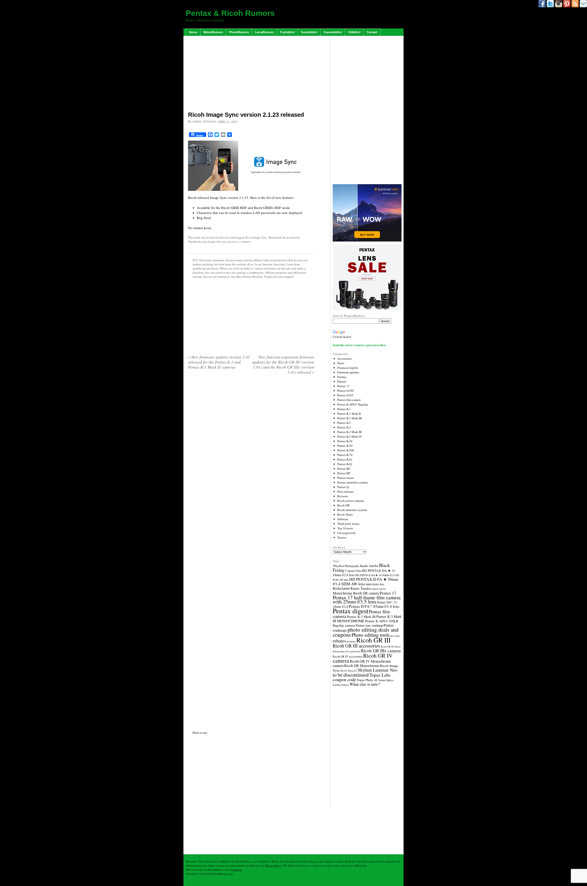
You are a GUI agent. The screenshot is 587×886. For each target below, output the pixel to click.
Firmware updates (348, 372)
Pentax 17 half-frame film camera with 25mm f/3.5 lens (367, 599)
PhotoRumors (239, 32)
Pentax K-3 (344, 427)
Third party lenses (348, 524)
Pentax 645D (345, 391)
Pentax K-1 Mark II (349, 413)
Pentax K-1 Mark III (349, 418)
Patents (341, 381)
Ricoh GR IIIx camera (381, 650)
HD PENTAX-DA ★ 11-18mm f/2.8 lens (364, 572)
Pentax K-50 (344, 446)
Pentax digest (350, 610)
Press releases (345, 491)
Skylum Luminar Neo (377, 670)
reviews (351, 641)
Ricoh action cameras (350, 501)
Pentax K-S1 (344, 459)
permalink (293, 237)
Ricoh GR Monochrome (361, 665)
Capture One (353, 571)
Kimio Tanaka (361, 588)
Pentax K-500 (345, 450)
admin (196, 121)
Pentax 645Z (345, 395)
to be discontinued (351, 675)
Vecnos (341, 537)
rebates (339, 641)
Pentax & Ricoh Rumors (230, 13)
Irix (382, 584)
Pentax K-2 (344, 423)
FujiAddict (287, 32)
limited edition (378, 588)
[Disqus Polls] (251, 437)
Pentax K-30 (344, 441)
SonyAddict (309, 32)
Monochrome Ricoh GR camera (356, 593)
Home (193, 32)
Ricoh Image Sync (256, 237)
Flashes (341, 377)
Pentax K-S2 (344, 464)
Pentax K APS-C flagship (352, 404)
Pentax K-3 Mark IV (349, 436)
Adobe (373, 565)
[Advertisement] (251, 74)
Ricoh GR (343, 505)
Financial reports (347, 368)
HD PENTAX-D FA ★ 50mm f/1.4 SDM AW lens (365, 581)
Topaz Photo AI (367, 680)
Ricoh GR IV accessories (348, 656)
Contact (372, 32)
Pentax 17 (343, 386)
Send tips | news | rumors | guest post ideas (359, 345)
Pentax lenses (345, 478)
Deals (340, 363)
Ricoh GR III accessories (356, 645)
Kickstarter (341, 588)
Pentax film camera (349, 400)
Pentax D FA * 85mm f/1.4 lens (374, 606)
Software (224, 237)
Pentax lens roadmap (369, 625)
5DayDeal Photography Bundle (350, 566)
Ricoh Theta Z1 (349, 670)
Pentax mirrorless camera (352, 482)
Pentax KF (343, 469)
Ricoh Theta (345, 514)
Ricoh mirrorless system (352, 510)
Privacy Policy (273, 865)
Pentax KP (343, 473)
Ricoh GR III (373, 640)
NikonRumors (213, 32)
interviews (372, 584)
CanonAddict (333, 32)
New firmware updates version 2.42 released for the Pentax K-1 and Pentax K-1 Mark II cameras (219, 362)
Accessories (344, 358)
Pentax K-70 (344, 455)
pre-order (395, 635)
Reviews (342, 496)
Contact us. (236, 869)
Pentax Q (343, 487)
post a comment (241, 241)
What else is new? (364, 684)
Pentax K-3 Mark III (349, 432)
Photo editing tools (371, 634)
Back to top (200, 732)
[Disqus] (251, 551)
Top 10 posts (345, 528)
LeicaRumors (264, 32)
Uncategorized (346, 533)
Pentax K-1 (344, 409)
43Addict (354, 32)
